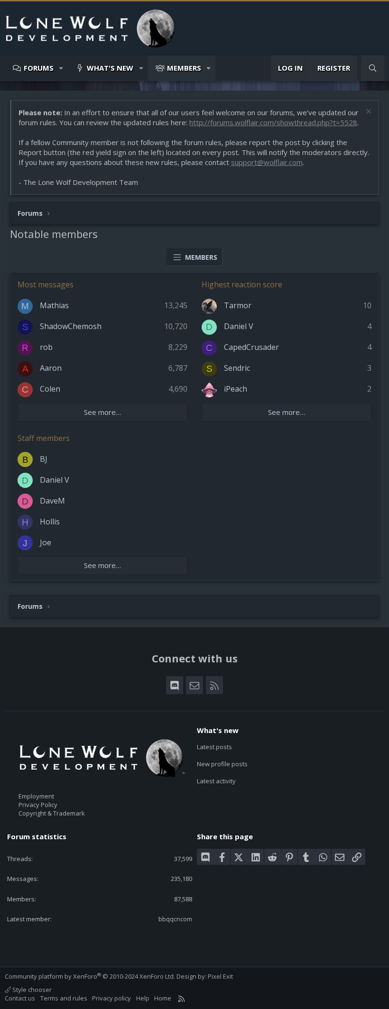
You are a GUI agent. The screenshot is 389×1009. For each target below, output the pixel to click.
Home (162, 998)
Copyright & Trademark (52, 813)
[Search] (372, 68)
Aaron (51, 368)
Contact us (20, 998)
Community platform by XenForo (90, 976)
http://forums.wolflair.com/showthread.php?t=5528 (273, 122)
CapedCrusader (251, 347)
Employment (36, 796)
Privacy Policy (38, 804)
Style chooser (31, 989)
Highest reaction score (242, 284)
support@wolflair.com (267, 162)
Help (142, 998)
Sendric (237, 368)
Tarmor (237, 305)
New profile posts (222, 764)
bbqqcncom (175, 919)
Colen (50, 389)
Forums (39, 68)
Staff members (44, 438)
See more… (102, 412)
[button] (61, 68)
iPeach (235, 389)
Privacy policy (111, 998)
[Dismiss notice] (367, 113)
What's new (110, 68)
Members (184, 68)
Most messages (46, 284)
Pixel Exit (220, 976)
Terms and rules (63, 998)
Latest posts (214, 747)
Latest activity (216, 781)
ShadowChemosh (71, 326)
